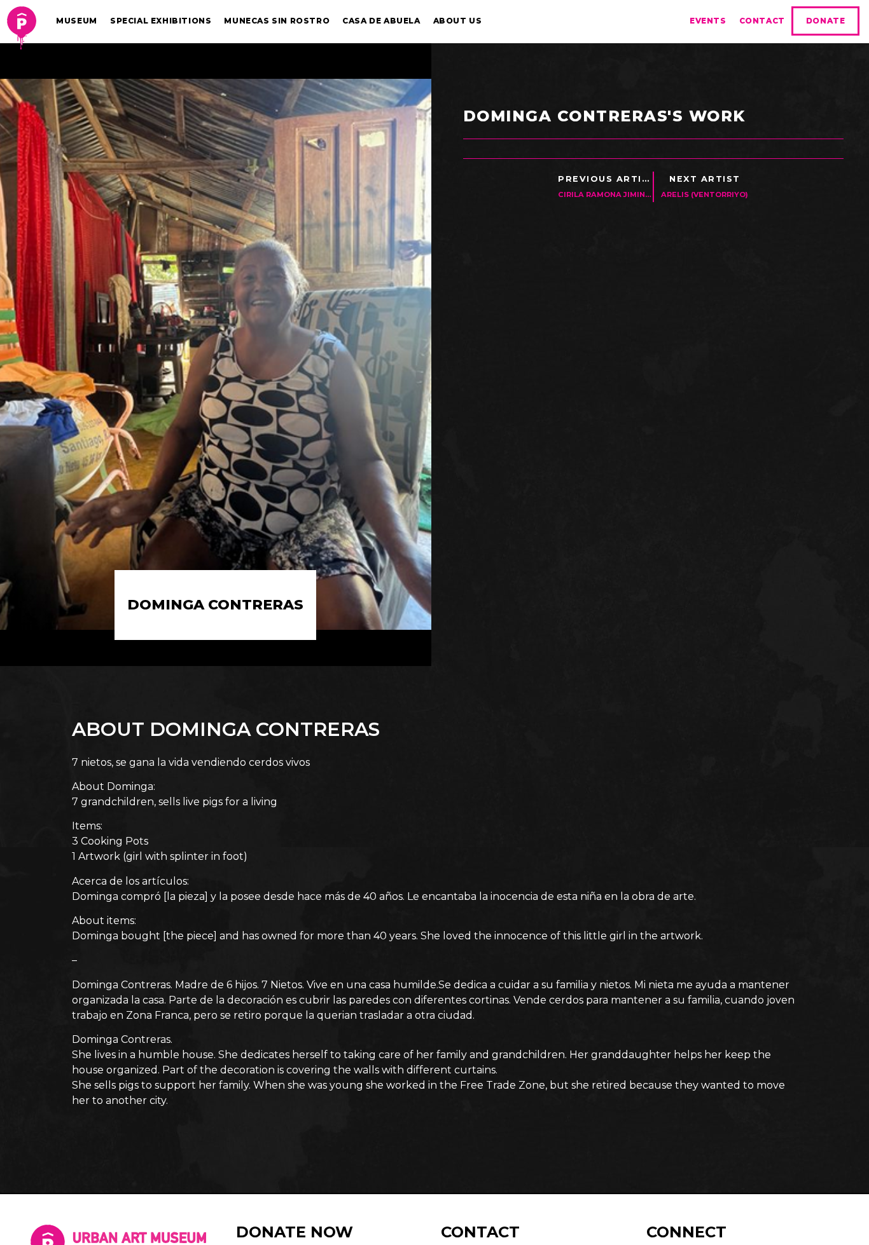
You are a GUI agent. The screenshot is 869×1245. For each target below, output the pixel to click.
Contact (762, 20)
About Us (457, 20)
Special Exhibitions (160, 20)
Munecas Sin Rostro (277, 20)
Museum (76, 20)
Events (708, 20)
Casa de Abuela (381, 20)
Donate (825, 20)
